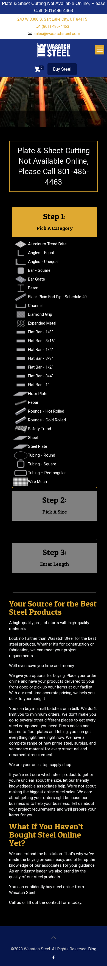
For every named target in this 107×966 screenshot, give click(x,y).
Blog (92, 948)
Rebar (33, 402)
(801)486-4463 (58, 10)
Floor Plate (37, 393)
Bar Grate (36, 279)
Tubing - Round (41, 455)
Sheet (33, 437)
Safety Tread (39, 428)
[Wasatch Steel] (53, 50)
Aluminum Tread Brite (47, 243)
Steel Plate (37, 446)
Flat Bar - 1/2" (40, 367)
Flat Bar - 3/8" (40, 358)
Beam (33, 288)
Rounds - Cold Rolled (47, 420)
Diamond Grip (40, 314)
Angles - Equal (41, 252)
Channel (35, 305)
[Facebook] (54, 957)
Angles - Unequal (43, 261)
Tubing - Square (42, 464)
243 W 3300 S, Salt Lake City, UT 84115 (52, 19)
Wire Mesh (37, 481)
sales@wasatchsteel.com (56, 33)
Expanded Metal (42, 323)
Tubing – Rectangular (47, 472)
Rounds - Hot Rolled (46, 411)
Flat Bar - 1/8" (40, 332)
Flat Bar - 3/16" (41, 340)
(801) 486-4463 (55, 26)
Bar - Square (39, 270)
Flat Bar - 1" (38, 384)
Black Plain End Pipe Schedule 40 (57, 296)
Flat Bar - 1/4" (40, 349)
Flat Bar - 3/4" (40, 376)
